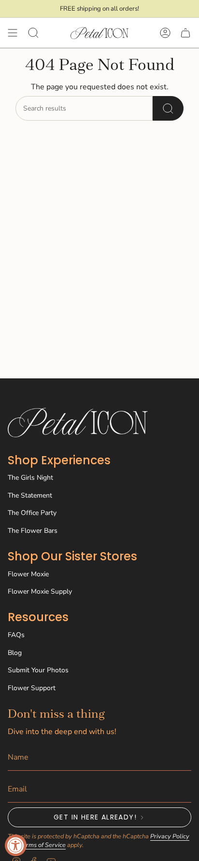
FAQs (16, 634)
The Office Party (32, 512)
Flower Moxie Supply (40, 591)
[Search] (168, 108)
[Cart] (185, 33)
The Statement (30, 495)
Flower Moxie (28, 574)
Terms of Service (42, 845)
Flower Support (32, 688)
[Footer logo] (78, 422)
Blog (15, 652)
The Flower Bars (32, 530)
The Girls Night (30, 477)
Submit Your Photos (38, 670)
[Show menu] (12, 33)
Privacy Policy (169, 836)
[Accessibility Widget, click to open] (16, 845)
